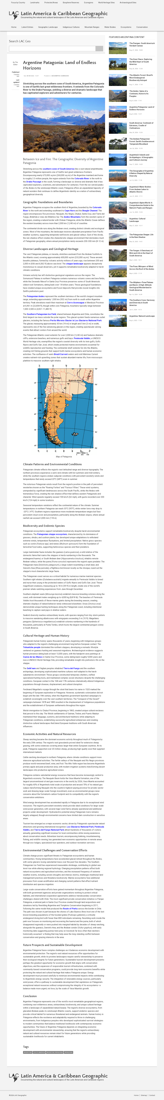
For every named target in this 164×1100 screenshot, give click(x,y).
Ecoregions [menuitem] (88, 3)
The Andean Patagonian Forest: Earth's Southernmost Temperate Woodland (141, 141)
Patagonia (68, 1052)
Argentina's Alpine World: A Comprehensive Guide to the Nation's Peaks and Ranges (141, 205)
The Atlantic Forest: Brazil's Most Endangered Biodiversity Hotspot (141, 77)
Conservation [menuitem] (142, 27)
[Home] (14, 15)
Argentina (28, 1052)
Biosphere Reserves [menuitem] (71, 3)
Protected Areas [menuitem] (51, 3)
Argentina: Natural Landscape (142, 316)
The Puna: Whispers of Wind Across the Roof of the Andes (141, 267)
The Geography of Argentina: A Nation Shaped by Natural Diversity (141, 173)
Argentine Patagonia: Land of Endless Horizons (141, 108)
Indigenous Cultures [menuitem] (71, 27)
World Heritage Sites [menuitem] (106, 3)
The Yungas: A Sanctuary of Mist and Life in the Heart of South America (141, 253)
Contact (152, 1095)
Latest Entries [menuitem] (27, 27)
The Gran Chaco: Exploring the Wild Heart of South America (140, 61)
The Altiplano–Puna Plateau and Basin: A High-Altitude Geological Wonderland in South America (141, 286)
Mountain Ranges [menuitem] (92, 27)
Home (136, 1095)
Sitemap (144, 1095)
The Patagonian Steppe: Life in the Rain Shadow (141, 236)
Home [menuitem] (13, 27)
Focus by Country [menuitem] (18, 3)
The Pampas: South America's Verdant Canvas (142, 44)
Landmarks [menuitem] (34, 3)
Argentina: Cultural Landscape (137, 220)
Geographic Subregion (60, 76)
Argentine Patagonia (55, 1052)
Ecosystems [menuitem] (126, 27)
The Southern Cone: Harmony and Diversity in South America (142, 302)
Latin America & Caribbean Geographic (64, 13)
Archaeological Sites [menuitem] (128, 3)
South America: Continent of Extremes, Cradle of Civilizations (141, 125)
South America (39, 1052)
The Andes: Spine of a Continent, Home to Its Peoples (138, 93)
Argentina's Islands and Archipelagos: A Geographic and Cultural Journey (141, 157)
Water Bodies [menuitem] (110, 27)
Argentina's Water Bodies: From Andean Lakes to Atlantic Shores (140, 189)
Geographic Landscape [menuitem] (48, 27)
